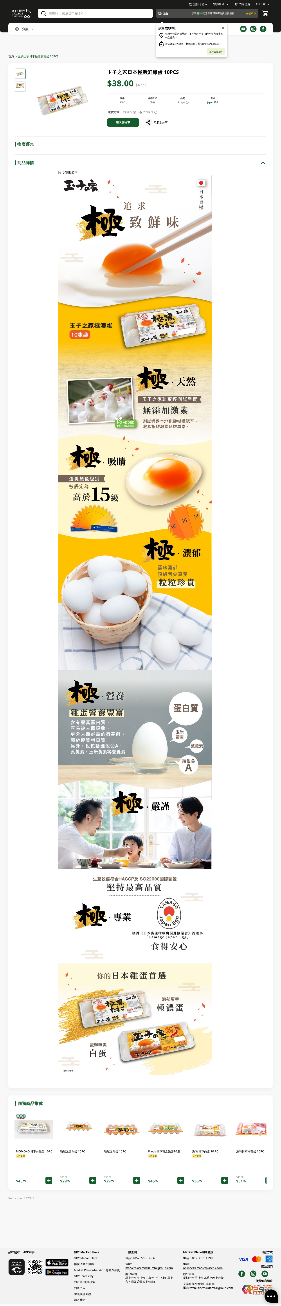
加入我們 (79, 1300)
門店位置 (244, 4)
